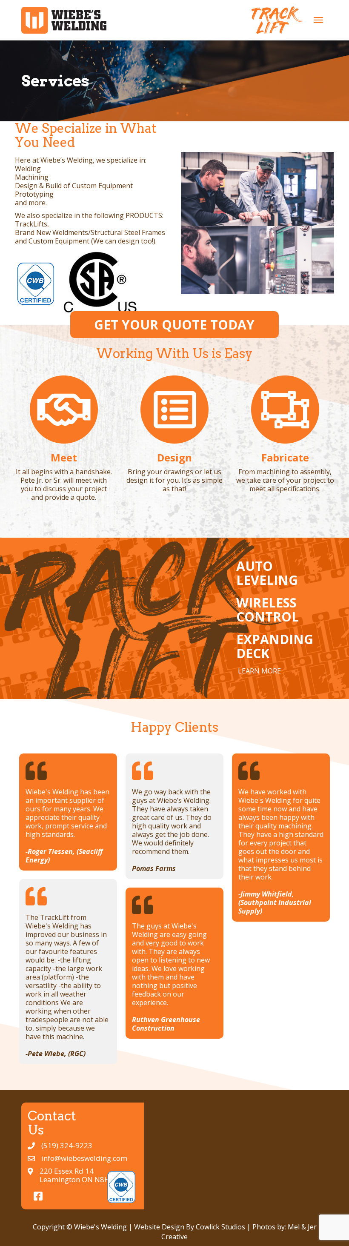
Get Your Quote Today (174, 324)
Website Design (159, 1227)
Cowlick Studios (220, 1227)
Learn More (259, 671)
